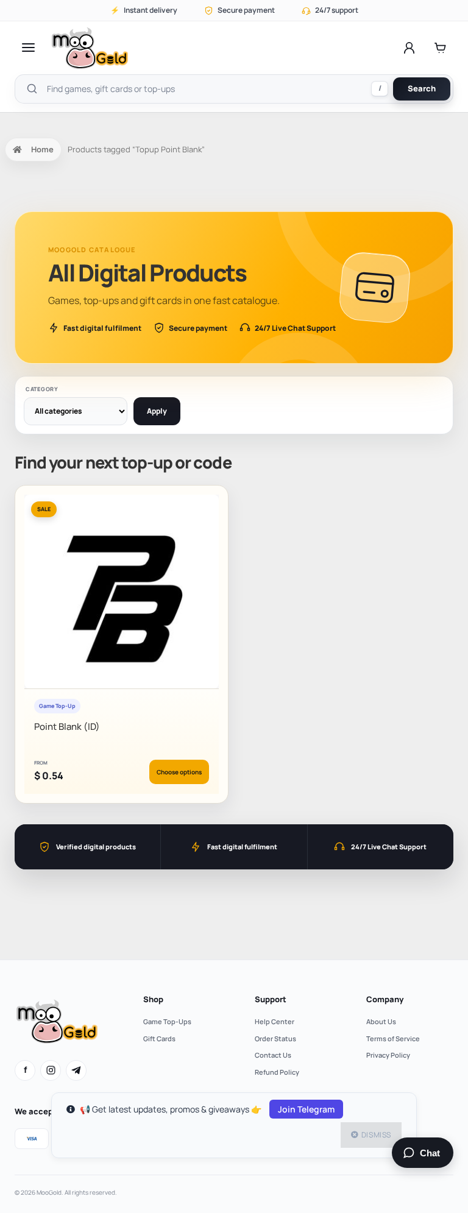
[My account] (409, 47)
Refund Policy (277, 1072)
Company (384, 999)
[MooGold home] (89, 47)
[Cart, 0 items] (440, 47)
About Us (381, 1021)
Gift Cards (159, 1038)
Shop (153, 999)
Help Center (274, 1021)
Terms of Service (393, 1038)
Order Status (275, 1038)
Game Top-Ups (167, 1021)
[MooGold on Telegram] (76, 1070)
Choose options (179, 772)
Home (42, 149)
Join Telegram (306, 1109)
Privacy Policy (388, 1054)
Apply (157, 411)
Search (422, 88)
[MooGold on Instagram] (50, 1070)
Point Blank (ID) (67, 726)
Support (270, 999)
